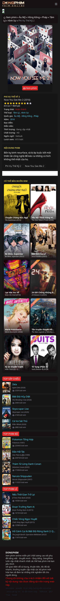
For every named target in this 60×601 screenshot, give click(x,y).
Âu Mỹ (17, 116)
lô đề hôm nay (29, 591)
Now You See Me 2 (34, 166)
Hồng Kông (27, 116)
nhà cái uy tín (14, 591)
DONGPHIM (12, 552)
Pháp (36, 116)
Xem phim (31, 88)
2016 (12, 119)
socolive (10, 588)
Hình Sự (25, 112)
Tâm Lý (16, 112)
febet (14, 594)
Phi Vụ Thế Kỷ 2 (12, 96)
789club (43, 591)
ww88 (19, 588)
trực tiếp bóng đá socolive (37, 588)
